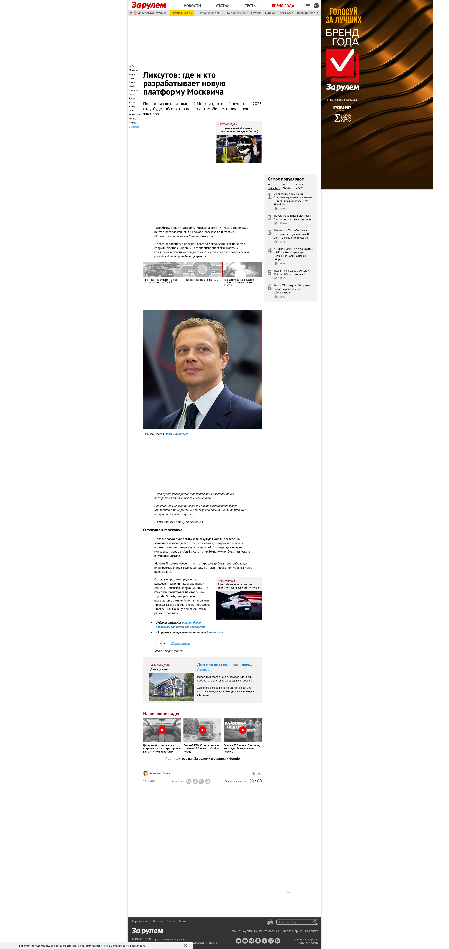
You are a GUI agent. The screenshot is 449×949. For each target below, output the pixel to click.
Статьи (222, 5)
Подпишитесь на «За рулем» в (202, 758)
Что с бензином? (236, 13)
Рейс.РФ (303, 942)
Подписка (311, 931)
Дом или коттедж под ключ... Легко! (224, 667)
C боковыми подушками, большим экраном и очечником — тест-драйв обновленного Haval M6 (293, 199)
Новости (192, 5)
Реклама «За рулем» (306, 939)
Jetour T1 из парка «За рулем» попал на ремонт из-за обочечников (292, 288)
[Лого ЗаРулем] (149, 5)
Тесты (251, 5)
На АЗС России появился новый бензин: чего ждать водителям (292, 217)
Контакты (198, 942)
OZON (258, 931)
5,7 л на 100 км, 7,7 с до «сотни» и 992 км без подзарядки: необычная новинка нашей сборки (293, 254)
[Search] (315, 922)
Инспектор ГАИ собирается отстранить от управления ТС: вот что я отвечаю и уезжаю (292, 234)
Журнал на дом (182, 13)
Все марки (134, 126)
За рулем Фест (140, 921)
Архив (314, 942)
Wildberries (271, 931)
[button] (186, 946)
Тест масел (285, 13)
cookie (104, 945)
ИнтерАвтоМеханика (152, 13)
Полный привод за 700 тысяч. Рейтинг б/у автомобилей (292, 272)
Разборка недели (209, 13)
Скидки (270, 13)
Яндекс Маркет (292, 931)
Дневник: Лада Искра (311, 13)
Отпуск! (256, 13)
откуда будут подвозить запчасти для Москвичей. (181, 624)
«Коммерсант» (180, 643)
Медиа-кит (213, 942)
